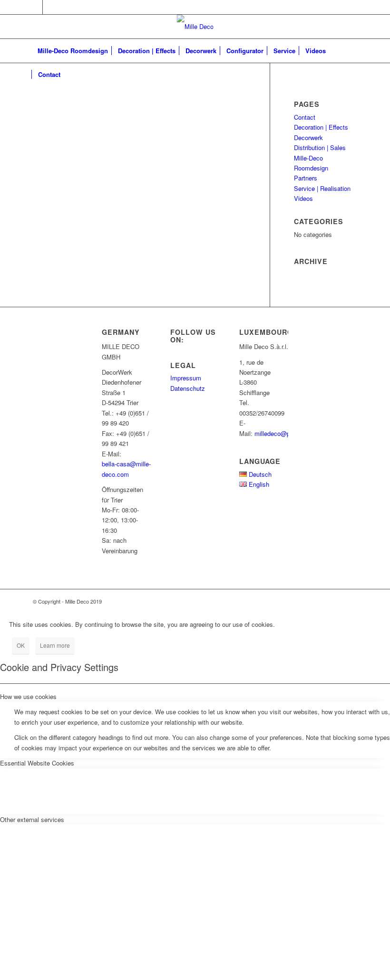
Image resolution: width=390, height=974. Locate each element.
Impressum (185, 377)
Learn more (55, 645)
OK (21, 645)
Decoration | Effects (321, 127)
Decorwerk (308, 137)
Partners (305, 177)
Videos (303, 198)
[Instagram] (50, 7)
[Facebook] (35, 7)
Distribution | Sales (320, 147)
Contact (304, 117)
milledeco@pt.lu (276, 433)
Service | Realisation (322, 188)
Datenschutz (187, 388)
